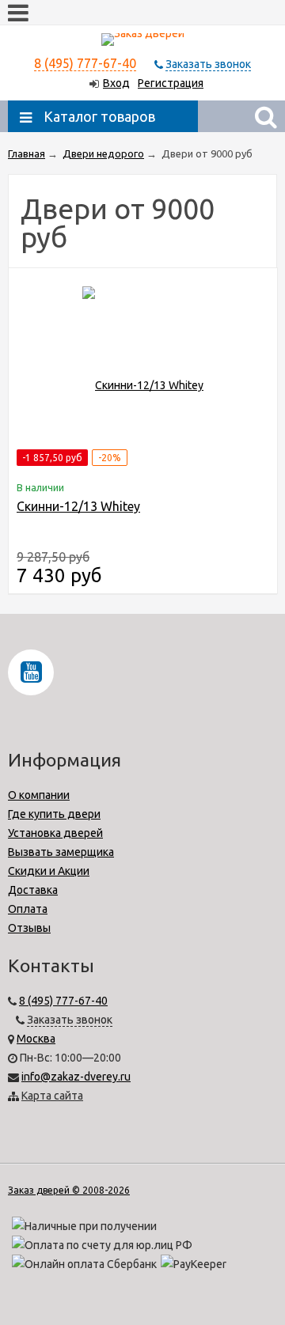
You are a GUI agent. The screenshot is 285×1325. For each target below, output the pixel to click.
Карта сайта (52, 1095)
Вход (116, 83)
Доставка (33, 890)
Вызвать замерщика (61, 852)
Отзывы (29, 928)
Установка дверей (55, 833)
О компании (39, 795)
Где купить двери (54, 814)
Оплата (28, 909)
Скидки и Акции (48, 871)
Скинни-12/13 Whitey (78, 506)
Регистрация (170, 83)
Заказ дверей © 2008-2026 (69, 1190)
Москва (36, 1038)
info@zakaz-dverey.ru (76, 1076)
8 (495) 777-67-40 (85, 63)
